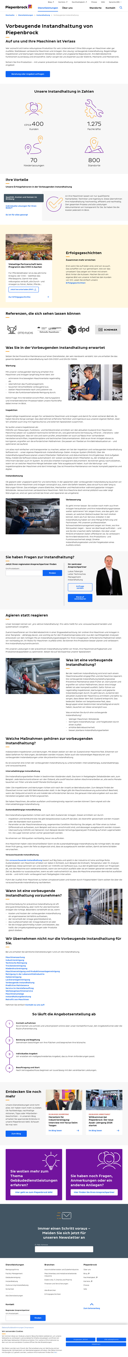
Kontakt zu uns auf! (34, 1005)
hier (55, 1352)
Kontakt (110, 7)
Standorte (96, 7)
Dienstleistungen (48, 7)
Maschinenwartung (15, 957)
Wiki (85, 1289)
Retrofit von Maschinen (17, 999)
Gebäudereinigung (13, 1277)
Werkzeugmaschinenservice (19, 991)
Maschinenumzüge (15, 994)
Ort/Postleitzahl (12, 569)
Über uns (67, 7)
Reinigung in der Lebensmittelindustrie (25, 974)
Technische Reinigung (16, 963)
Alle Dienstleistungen (14, 1296)
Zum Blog (16, 1134)
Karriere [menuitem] (61, 2)
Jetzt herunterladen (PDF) (21, 290)
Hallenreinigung (13, 977)
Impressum (29, 1328)
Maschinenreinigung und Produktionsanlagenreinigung (33, 971)
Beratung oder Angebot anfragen (28, 74)
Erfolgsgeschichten (75, 283)
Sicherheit (10, 1289)
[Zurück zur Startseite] (19, 5)
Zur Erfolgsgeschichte (19, 297)
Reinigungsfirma (12, 1270)
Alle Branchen (50, 1290)
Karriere (87, 1281)
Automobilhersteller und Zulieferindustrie (61, 1270)
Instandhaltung (12, 1281)
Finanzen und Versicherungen (56, 1284)
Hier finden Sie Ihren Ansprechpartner (94, 1192)
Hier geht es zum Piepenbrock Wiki (33, 1192)
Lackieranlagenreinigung (18, 980)
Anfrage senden (80, 587)
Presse (86, 1285)
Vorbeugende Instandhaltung (20, 982)
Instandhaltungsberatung (18, 996)
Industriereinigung (15, 960)
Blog (85, 1274)
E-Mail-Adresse (41, 1245)
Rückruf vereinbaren (80, 598)
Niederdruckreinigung (16, 968)
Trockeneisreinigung (16, 966)
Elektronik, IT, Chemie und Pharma (58, 1280)
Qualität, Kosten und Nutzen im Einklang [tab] (21, 198)
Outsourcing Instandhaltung (17, 1285)
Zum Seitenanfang (92, 1308)
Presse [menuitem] (94, 2)
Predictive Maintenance (17, 985)
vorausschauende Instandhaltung (25, 860)
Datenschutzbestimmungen (13, 1328)
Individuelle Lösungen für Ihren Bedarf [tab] (21, 207)
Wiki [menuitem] (103, 2)
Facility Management (14, 1274)
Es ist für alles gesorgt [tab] (17, 215)
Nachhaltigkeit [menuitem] (78, 2)
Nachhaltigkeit (89, 1277)
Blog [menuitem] (50, 2)
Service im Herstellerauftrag (20, 988)
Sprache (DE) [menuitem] (114, 2)
